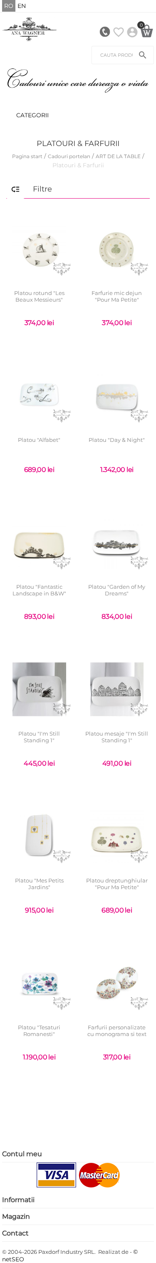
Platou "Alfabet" (39, 440)
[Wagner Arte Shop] (29, 29)
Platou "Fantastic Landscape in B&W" (39, 590)
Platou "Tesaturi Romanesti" (39, 1030)
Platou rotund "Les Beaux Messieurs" (39, 296)
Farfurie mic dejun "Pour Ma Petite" (117, 296)
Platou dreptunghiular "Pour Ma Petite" (117, 883)
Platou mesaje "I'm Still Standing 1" (116, 737)
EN (21, 6)
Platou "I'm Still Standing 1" (39, 737)
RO (8, 6)
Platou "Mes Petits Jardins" (39, 883)
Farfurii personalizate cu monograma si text (116, 1030)
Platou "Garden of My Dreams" (116, 590)
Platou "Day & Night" (117, 440)
